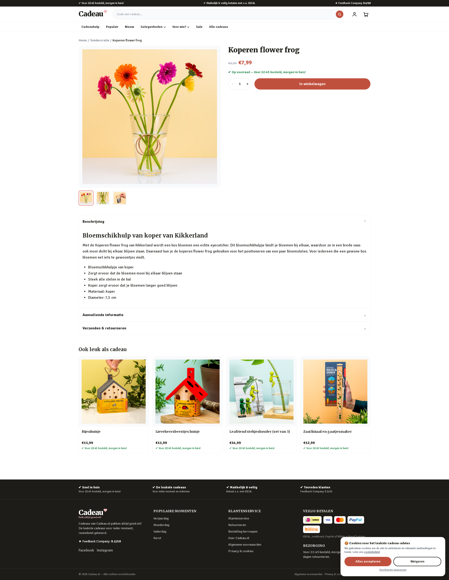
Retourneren (237, 525)
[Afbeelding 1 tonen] (86, 198)
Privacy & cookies (240, 551)
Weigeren (417, 561)
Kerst (157, 538)
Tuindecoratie (99, 40)
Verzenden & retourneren (224, 328)
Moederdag (161, 525)
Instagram (105, 550)
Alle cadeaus (218, 27)
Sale (199, 27)
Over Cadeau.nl (238, 538)
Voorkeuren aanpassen (392, 570)
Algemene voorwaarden (244, 545)
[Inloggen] (354, 14)
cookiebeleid (372, 552)
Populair (112, 27)
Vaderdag (159, 531)
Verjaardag (161, 518)
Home (83, 40)
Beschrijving (224, 221)
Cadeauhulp (90, 27)
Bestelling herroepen (242, 531)
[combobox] (228, 14)
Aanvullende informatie (224, 315)
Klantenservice (238, 518)
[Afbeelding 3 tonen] (119, 198)
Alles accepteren (367, 561)
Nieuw (129, 27)
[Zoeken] (339, 14)
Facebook (86, 550)
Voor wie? (179, 27)
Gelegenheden (152, 27)
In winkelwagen (312, 84)
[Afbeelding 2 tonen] (102, 198)
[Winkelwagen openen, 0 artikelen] (365, 14)
